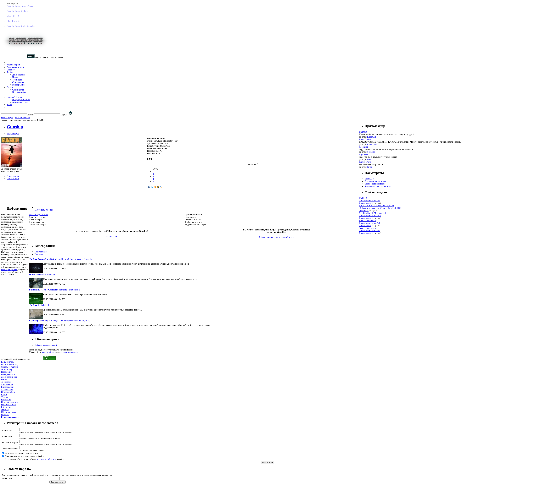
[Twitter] (152, 187)
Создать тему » (111, 236)
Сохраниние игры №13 (370, 223)
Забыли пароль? (22, 117)
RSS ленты (6, 407)
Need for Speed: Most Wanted (20, 6)
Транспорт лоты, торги (375, 181)
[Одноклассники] (155, 187)
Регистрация (7, 117)
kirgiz (369, 167)
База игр (11, 70)
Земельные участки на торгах (379, 186)
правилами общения (46, 459)
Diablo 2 (363, 198)
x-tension (371, 152)
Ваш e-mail (7, 436)
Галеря (10, 87)
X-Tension (363, 147)
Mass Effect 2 (13, 16)
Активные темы (20, 102)
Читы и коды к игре (38, 214)
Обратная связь (8, 412)
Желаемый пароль (10, 442)
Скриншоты (18, 90)
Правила (5, 414)
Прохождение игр (15, 67)
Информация (13, 133)
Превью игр (7, 372)
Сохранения (18, 82)
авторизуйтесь (48, 352)
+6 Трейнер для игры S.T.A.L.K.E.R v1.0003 (380, 208)
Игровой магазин (9, 402)
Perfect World (365, 162)
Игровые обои (19, 92)
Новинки (39, 254)
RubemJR (371, 137)
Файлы (10, 72)
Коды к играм (13, 64)
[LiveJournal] (160, 187)
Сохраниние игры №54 (370, 215)
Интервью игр (8, 374)
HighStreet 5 (364, 154)
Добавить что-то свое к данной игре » (276, 237)
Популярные (41, 252)
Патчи (15, 77)
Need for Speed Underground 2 (21, 26)
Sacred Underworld (367, 220)
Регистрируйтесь (9, 269)
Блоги (9, 104)
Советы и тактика (9, 367)
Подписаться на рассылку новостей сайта (24, 456)
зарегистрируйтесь (69, 352)
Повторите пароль (10, 448)
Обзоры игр (6, 369)
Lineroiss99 (372, 144)
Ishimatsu (363, 132)
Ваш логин (7, 430)
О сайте (4, 409)
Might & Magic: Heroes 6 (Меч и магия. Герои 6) (60, 259)
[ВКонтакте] (149, 187)
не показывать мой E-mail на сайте (21, 453)
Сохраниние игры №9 (369, 200)
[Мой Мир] (157, 187)
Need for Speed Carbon (17, 11)
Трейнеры (17, 80)
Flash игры (6, 399)
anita (369, 159)
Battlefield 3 (54, 290)
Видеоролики (18, 85)
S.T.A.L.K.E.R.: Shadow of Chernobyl (376, 205)
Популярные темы (21, 99)
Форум (4, 397)
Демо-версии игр (9, 377)
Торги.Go (369, 179)
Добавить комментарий (46, 345)
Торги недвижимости (375, 184)
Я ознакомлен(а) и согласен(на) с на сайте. (34, 459)
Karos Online (42, 274)
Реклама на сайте (10, 417)
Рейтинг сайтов (8, 404)
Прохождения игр (9, 364)
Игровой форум (14, 97)
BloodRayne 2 (13, 21)
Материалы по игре (44, 210)
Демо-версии (18, 75)
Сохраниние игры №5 (369, 230)
